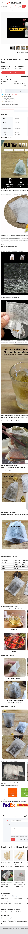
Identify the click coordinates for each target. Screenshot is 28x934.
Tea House (11, 921)
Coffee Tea (15, 918)
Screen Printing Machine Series (7, 901)
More (2, 923)
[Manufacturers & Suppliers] (14, 2)
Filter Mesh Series (17, 903)
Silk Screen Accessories (6, 903)
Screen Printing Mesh (18, 901)
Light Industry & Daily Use (9, 9)
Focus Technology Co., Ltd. (17, 928)
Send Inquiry (13, 72)
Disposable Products (20, 9)
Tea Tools (4, 921)
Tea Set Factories (6, 918)
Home (2, 9)
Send (13, 839)
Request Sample (24, 76)
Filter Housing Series (18, 898)
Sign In (3, 104)
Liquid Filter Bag (4, 898)
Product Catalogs (20, 895)
